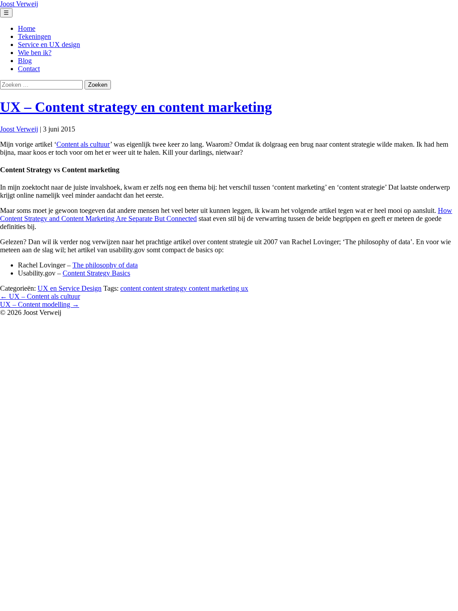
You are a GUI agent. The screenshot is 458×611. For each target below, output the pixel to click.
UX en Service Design (70, 288)
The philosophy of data (105, 265)
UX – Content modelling (39, 304)
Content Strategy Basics (96, 273)
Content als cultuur (83, 144)
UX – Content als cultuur (40, 296)
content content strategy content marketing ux (184, 288)
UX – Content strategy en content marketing (136, 107)
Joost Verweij (19, 129)
